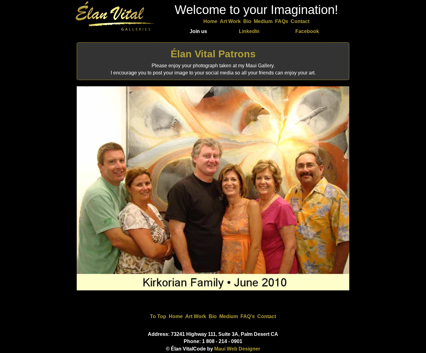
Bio (247, 21)
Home (210, 21)
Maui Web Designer (237, 348)
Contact (300, 21)
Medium (263, 21)
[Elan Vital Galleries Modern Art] (114, 31)
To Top (158, 316)
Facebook (307, 31)
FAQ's (247, 316)
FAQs (281, 21)
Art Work (230, 21)
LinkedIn (249, 31)
